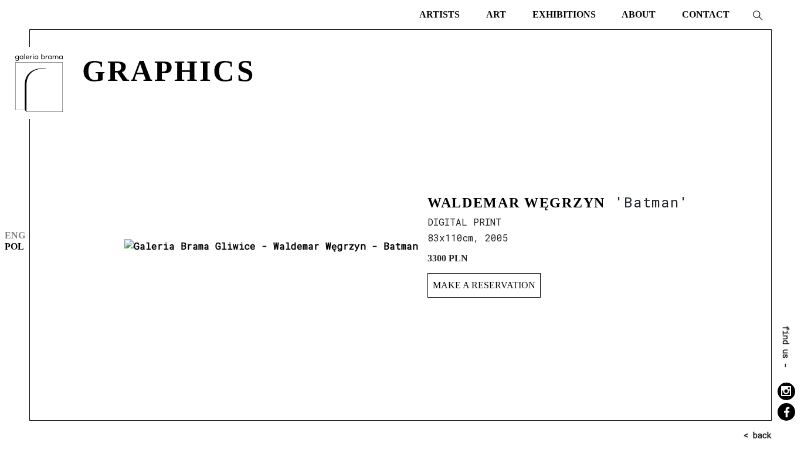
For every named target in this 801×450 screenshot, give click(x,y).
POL (14, 246)
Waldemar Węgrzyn (516, 202)
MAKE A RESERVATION (484, 285)
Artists (439, 14)
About (639, 14)
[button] (757, 14)
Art (496, 14)
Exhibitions (564, 14)
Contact (705, 14)
